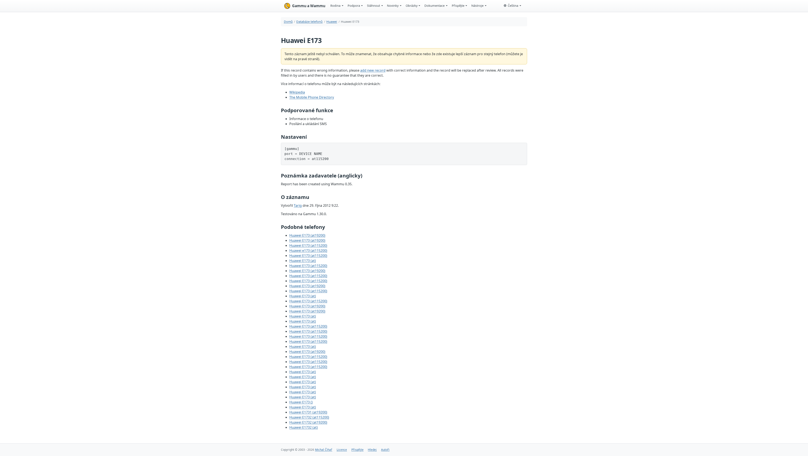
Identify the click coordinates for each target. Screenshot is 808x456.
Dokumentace (434, 5)
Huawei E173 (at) (302, 260)
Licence (342, 450)
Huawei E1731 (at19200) (308, 412)
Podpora (354, 5)
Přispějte (458, 5)
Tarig (298, 205)
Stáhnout (373, 5)
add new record (372, 70)
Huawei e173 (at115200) (308, 250)
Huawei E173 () (301, 402)
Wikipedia (297, 92)
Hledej (372, 450)
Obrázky (411, 5)
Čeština (513, 5)
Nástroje (477, 5)
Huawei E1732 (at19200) (308, 422)
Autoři (385, 450)
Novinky (393, 5)
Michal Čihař (323, 450)
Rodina (335, 5)
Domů (288, 22)
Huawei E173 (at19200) (307, 235)
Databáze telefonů (309, 22)
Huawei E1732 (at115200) (309, 417)
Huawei (331, 22)
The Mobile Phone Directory (311, 97)
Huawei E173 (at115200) (308, 245)
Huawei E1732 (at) (303, 427)
